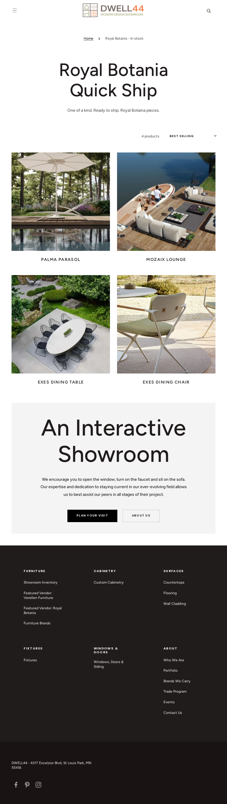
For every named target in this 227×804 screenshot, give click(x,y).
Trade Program (175, 691)
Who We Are (173, 660)
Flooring (170, 593)
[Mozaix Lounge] (166, 201)
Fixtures (30, 660)
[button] (14, 10)
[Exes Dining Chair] (166, 324)
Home (88, 38)
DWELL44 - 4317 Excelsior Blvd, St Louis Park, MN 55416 (51, 765)
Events (169, 702)
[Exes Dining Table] (61, 324)
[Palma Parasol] (61, 201)
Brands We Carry (176, 681)
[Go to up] (219, 796)
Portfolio (170, 670)
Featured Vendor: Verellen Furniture (38, 595)
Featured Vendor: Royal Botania (43, 610)
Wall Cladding (174, 604)
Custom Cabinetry (109, 582)
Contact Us (172, 713)
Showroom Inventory (40, 582)
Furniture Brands (37, 623)
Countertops (173, 582)
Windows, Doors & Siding (109, 664)
